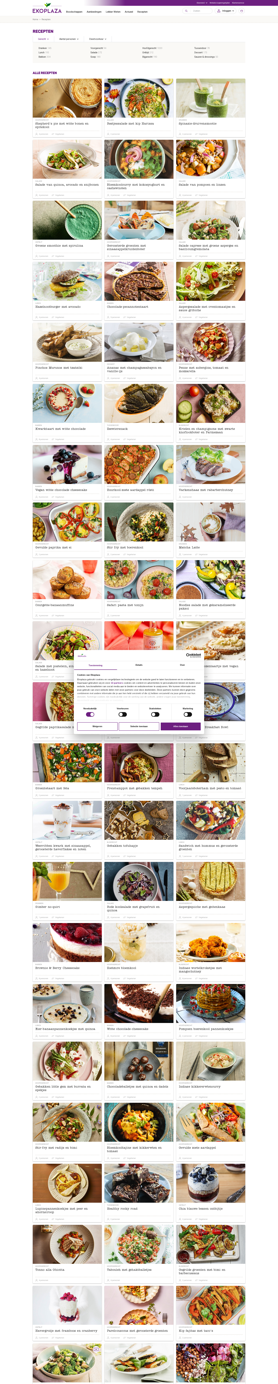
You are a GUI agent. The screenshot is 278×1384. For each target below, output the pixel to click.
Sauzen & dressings (204, 56)
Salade (93, 52)
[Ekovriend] (202, 3)
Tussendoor (200, 48)
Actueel (129, 11)
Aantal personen (67, 39)
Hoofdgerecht (149, 48)
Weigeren (97, 726)
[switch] (123, 714)
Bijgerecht (147, 56)
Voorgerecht (96, 48)
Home (35, 19)
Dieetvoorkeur (96, 39)
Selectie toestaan (139, 726)
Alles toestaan (180, 726)
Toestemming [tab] (95, 665)
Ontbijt (145, 52)
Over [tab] (182, 665)
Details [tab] (139, 665)
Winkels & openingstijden (220, 3)
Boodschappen (74, 11)
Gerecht (42, 39)
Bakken (42, 56)
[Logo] (47, 8)
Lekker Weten (113, 11)
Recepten (142, 11)
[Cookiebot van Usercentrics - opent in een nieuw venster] (188, 655)
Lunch (41, 52)
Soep (93, 56)
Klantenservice (238, 3)
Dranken (43, 48)
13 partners (117, 683)
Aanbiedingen (94, 11)
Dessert (198, 52)
